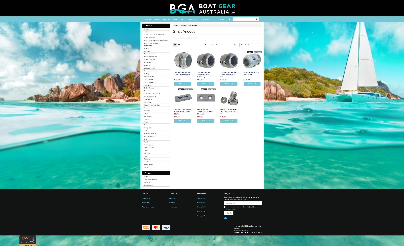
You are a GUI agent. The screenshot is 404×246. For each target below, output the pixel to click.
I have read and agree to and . (242, 208)
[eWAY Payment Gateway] (27, 240)
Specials (175, 19)
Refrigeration (148, 128)
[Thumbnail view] (175, 45)
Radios (146, 125)
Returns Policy (148, 185)
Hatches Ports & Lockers (152, 105)
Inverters (147, 111)
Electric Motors (149, 76)
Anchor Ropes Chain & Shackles (154, 35)
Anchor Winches (149, 37)
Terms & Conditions (249, 207)
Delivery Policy (201, 216)
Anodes (146, 48)
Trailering (147, 159)
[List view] (179, 45)
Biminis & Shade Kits (150, 57)
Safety (146, 130)
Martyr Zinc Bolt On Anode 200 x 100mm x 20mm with (205, 112)
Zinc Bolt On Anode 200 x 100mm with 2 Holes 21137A (182, 112)
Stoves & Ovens (149, 147)
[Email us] (225, 217)
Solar (145, 139)
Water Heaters (148, 165)
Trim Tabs (147, 162)
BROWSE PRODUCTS (152, 19)
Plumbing (147, 119)
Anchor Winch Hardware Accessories (152, 44)
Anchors (146, 32)
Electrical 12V (148, 79)
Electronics (147, 85)
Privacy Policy (201, 202)
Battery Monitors (149, 59)
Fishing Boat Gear (150, 96)
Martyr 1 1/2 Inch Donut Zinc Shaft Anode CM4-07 (228, 112)
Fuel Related (148, 99)
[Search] (257, 19)
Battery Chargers (149, 54)
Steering (146, 142)
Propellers (147, 91)
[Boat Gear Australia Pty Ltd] (202, 8)
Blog (182, 19)
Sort (235, 45)
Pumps (146, 122)
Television (147, 153)
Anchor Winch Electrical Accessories (156, 40)
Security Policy (201, 211)
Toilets (146, 156)
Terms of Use (201, 198)
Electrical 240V (149, 82)
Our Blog (172, 202)
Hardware (147, 108)
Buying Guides (192, 19)
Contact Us (205, 19)
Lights (146, 113)
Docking (146, 74)
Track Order (146, 202)
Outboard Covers (149, 68)
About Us (166, 19)
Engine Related (149, 88)
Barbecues (147, 62)
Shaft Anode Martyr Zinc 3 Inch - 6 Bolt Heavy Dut (228, 75)
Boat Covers (148, 65)
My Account (146, 198)
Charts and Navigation (151, 71)
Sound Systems (149, 145)
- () (223, 19)
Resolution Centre (148, 207)
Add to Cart (183, 84)
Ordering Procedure (150, 179)
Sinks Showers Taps (150, 136)
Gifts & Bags (148, 102)
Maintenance (148, 116)
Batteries (147, 51)
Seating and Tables (150, 133)
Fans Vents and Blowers (152, 93)
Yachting (146, 167)
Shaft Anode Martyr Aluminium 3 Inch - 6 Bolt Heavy (204, 75)
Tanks (146, 150)
